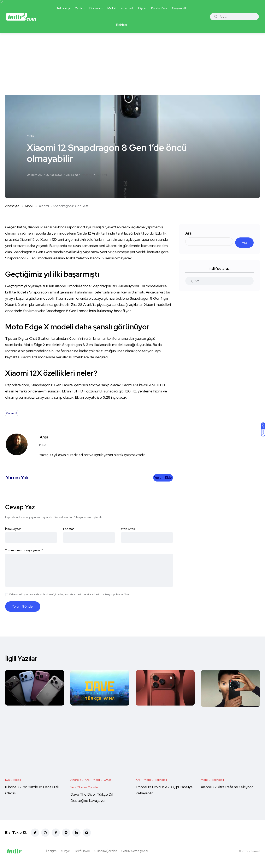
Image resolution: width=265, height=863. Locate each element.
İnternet (126, 8)
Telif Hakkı (82, 851)
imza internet (251, 851)
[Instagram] (45, 832)
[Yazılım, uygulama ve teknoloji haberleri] (21, 16)
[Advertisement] (132, 64)
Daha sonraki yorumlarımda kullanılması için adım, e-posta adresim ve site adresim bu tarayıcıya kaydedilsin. (69, 594)
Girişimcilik (179, 8)
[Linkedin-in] (76, 832)
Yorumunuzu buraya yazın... (24, 550)
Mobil (111, 8)
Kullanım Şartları (105, 851)
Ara (188, 233)
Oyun (142, 8)
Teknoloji (63, 8)
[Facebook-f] (56, 832)
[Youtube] (87, 832)
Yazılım (79, 8)
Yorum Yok (87, 174)
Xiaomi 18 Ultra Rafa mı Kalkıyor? (227, 786)
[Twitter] (35, 832)
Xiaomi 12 (103, 175)
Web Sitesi (128, 529)
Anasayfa (12, 206)
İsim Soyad (13, 529)
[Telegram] (66, 832)
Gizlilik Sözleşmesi (134, 851)
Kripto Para (159, 8)
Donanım (95, 8)
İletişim (51, 851)
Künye (65, 851)
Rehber (121, 25)
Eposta (68, 529)
